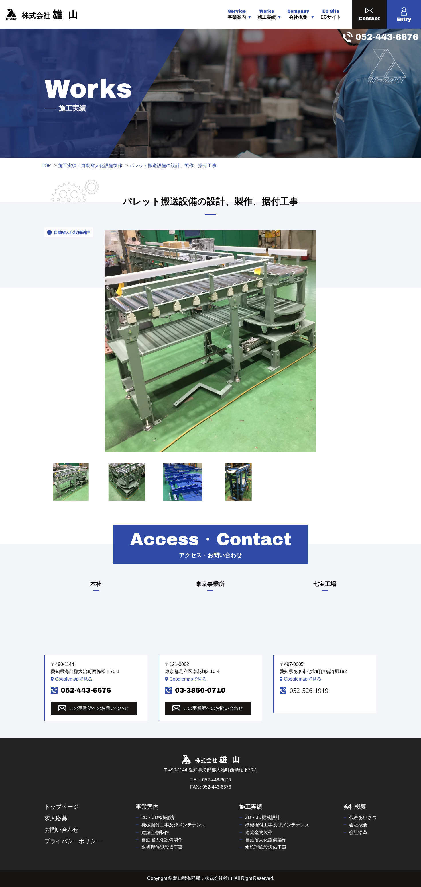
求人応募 (55, 818)
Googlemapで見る (74, 679)
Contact (369, 18)
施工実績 (250, 807)
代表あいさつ (363, 817)
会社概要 (354, 807)
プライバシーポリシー (73, 841)
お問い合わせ (61, 829)
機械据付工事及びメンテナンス (173, 824)
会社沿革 (358, 832)
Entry (404, 19)
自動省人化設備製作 (162, 839)
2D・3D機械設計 (158, 817)
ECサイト (330, 14)
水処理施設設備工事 (162, 847)
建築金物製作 (155, 832)
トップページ (61, 807)
